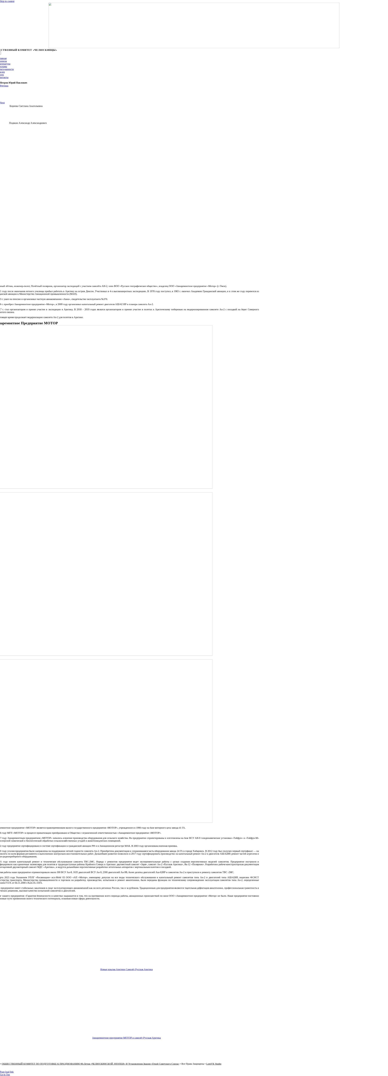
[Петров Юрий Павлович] (127, 281)
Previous (4, 85)
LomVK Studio (213, 1064)
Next (2, 102)
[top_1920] (194, 47)
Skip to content (7, 1)
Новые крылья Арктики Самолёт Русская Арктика (126, 969)
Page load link (7, 1072)
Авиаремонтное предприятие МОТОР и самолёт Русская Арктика (126, 1038)
